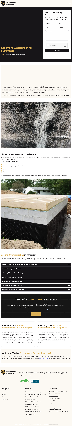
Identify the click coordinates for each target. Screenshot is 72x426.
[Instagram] (51, 403)
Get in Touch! (57, 50)
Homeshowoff (53, 424)
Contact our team (44, 358)
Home (2, 54)
